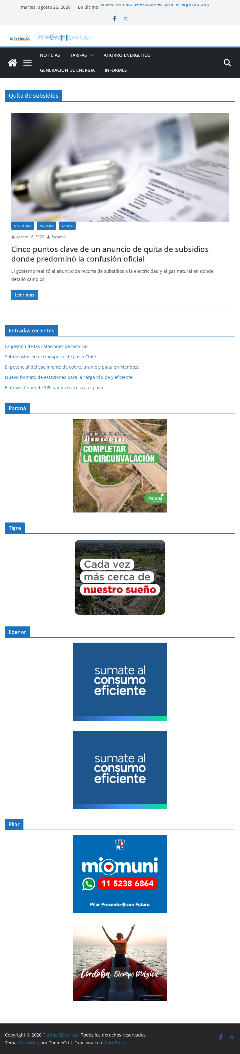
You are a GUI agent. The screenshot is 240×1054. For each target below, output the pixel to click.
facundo (59, 236)
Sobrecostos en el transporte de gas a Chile (50, 357)
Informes (116, 70)
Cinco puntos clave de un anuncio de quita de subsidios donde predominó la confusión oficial (110, 254)
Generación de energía (67, 70)
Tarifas (78, 55)
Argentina (22, 225)
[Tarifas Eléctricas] (12, 62)
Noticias (50, 55)
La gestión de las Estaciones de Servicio (46, 346)
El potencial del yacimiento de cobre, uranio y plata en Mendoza (72, 367)
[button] (90, 55)
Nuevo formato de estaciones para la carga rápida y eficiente (68, 377)
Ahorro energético (127, 55)
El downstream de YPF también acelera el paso (54, 387)
